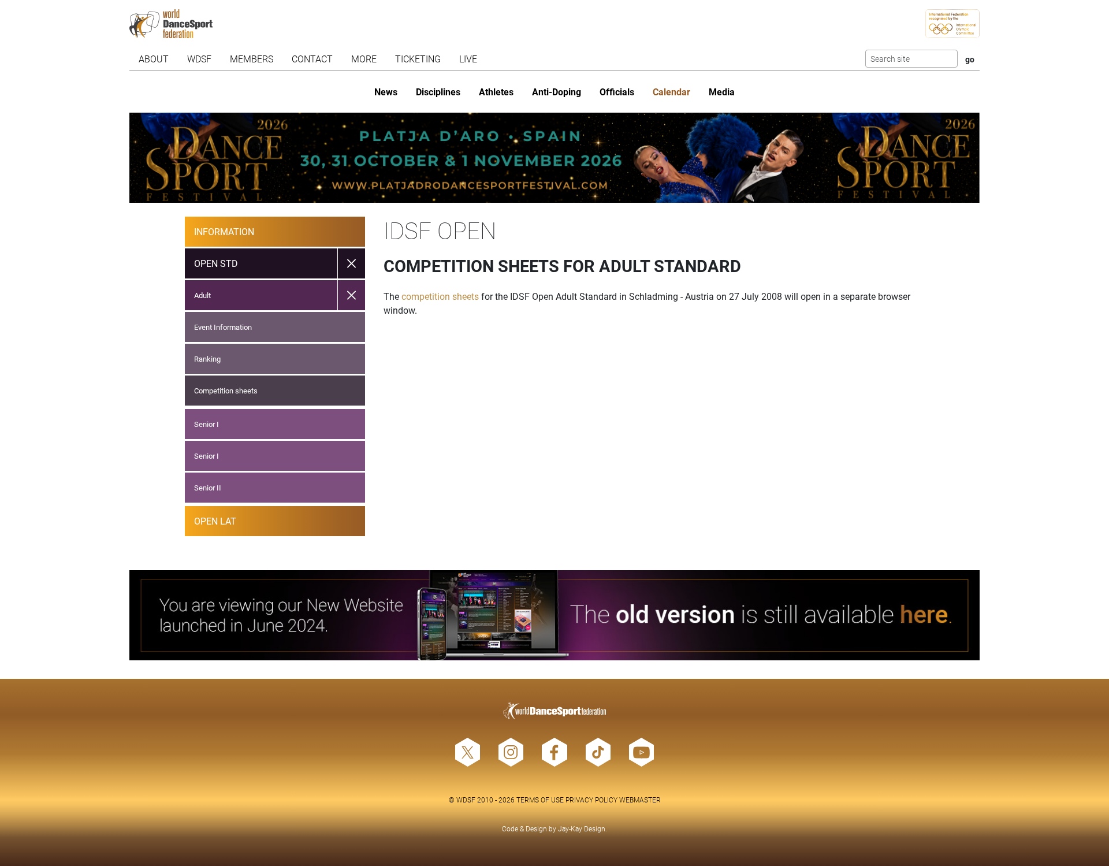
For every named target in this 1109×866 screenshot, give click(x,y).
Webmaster (640, 799)
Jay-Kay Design (581, 828)
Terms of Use (540, 799)
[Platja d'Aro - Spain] (554, 158)
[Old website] (554, 615)
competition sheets (440, 296)
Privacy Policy (591, 799)
